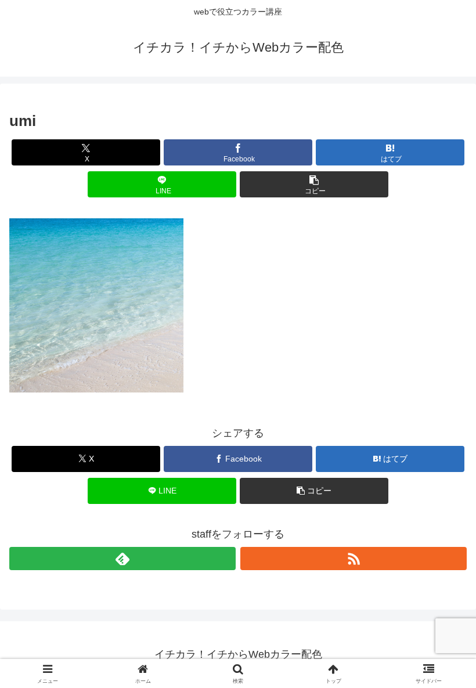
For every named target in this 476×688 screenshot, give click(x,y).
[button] (314, 184)
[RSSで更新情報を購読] (353, 558)
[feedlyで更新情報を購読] (122, 558)
